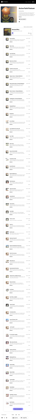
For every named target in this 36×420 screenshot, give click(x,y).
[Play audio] (31, 29)
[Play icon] (12, 33)
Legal (16, 414)
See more (20, 16)
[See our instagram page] (6, 417)
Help (19, 414)
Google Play (24, 417)
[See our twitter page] (4, 417)
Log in (26, 1)
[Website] (19, 21)
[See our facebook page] (2, 417)
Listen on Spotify (23, 19)
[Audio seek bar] (21, 35)
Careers (13, 414)
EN (33, 1)
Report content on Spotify (28, 26)
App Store (16, 417)
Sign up (29, 1)
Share (31, 33)
